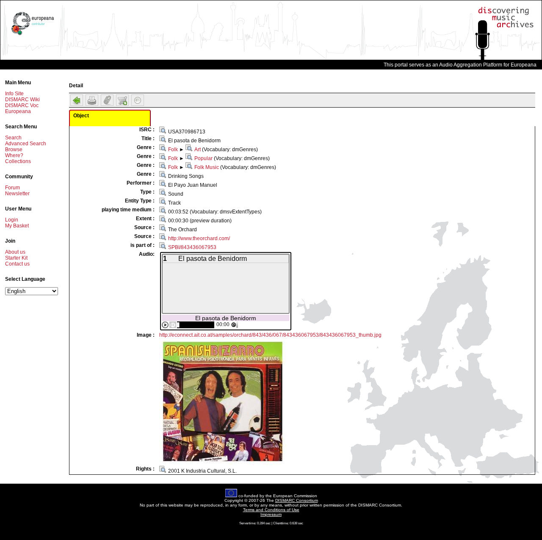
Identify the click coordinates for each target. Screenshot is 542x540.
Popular (203, 158)
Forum (12, 188)
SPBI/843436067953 (192, 247)
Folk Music (206, 167)
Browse (13, 149)
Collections (18, 161)
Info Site (14, 94)
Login (11, 220)
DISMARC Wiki (22, 99)
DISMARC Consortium (296, 500)
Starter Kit (16, 258)
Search (13, 138)
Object (81, 116)
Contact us (17, 264)
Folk (173, 149)
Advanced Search (25, 144)
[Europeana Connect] (32, 35)
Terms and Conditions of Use (271, 509)
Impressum (271, 514)
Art (197, 149)
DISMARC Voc (22, 105)
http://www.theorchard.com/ (199, 238)
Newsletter (17, 194)
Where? (14, 155)
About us (15, 252)
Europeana (18, 111)
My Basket (17, 226)
